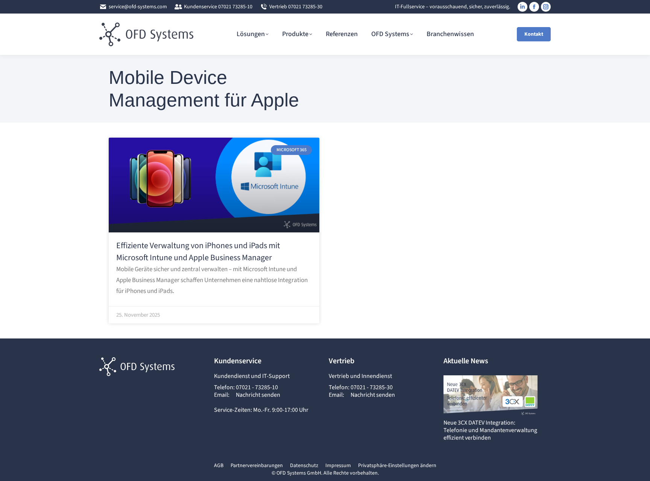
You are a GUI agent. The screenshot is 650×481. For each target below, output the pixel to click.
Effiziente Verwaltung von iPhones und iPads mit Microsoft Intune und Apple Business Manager (198, 252)
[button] (397, 466)
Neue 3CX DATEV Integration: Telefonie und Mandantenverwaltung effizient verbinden (490, 430)
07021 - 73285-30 (372, 387)
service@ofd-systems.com (138, 7)
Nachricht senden (258, 395)
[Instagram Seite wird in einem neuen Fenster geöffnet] (546, 7)
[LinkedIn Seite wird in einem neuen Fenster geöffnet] (522, 7)
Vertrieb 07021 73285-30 (295, 7)
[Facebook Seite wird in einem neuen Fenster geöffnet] (534, 7)
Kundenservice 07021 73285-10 (218, 7)
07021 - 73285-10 (257, 387)
